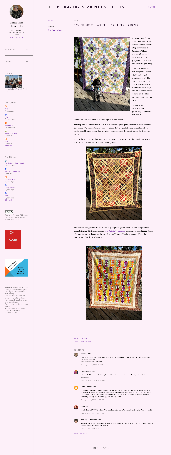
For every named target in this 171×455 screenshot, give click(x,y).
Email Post (83, 338)
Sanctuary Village (55, 30)
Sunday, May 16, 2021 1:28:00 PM (92, 429)
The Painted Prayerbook (14, 163)
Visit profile (16, 37)
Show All (8, 146)
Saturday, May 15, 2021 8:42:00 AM (93, 380)
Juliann (7, 117)
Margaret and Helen (13, 171)
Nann (83, 406)
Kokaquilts (9, 125)
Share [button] (50, 21)
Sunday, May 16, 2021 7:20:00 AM (92, 400)
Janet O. (84, 354)
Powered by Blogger (104, 448)
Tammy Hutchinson (89, 420)
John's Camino (11, 179)
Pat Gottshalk (86, 387)
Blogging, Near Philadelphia (90, 7)
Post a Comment (80, 434)
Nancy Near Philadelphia (16, 24)
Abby (7, 196)
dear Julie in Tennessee (114, 231)
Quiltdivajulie (86, 371)
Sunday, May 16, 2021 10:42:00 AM (92, 413)
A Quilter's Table (11, 133)
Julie (6, 141)
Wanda (7, 109)
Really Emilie (10, 188)
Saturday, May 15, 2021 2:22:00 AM (92, 365)
